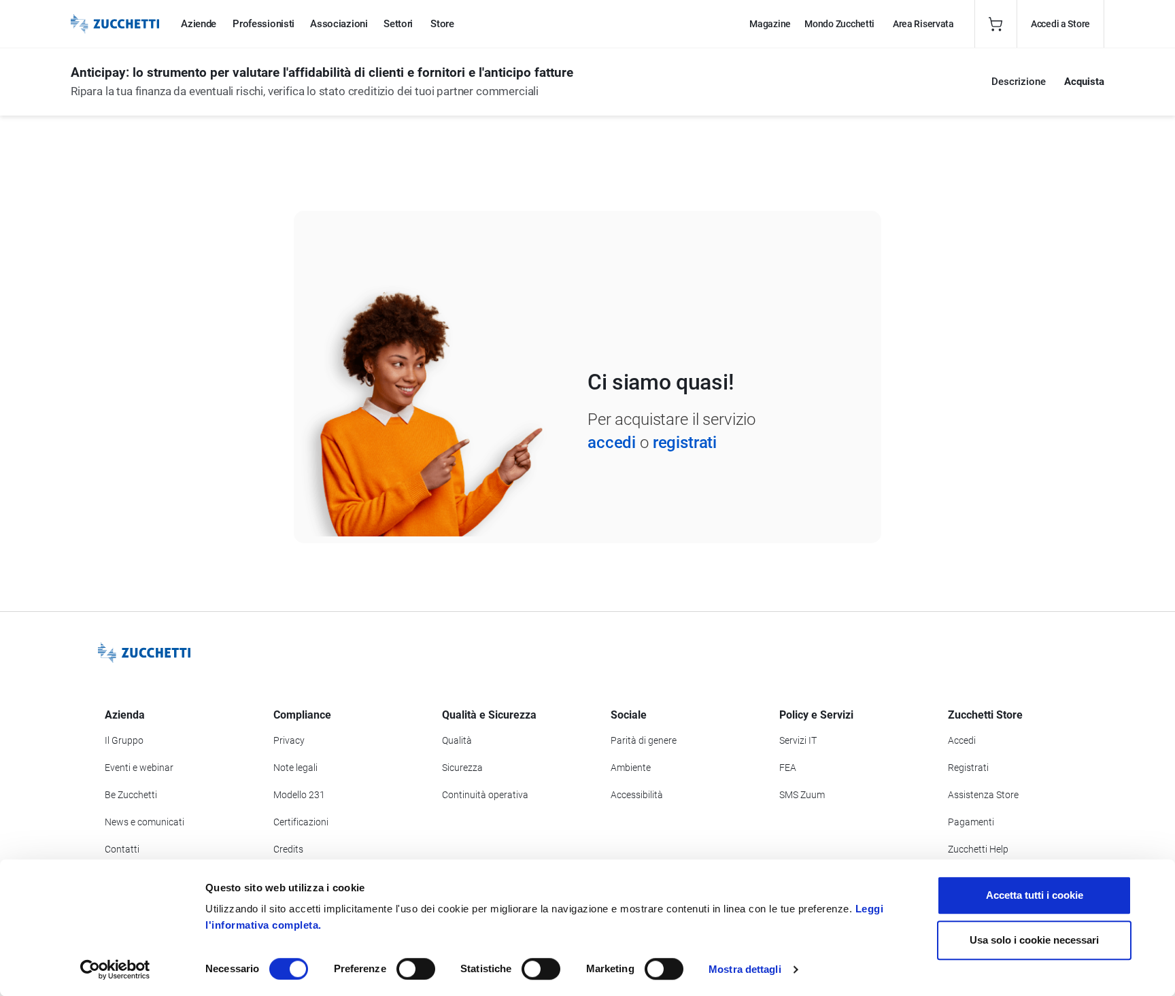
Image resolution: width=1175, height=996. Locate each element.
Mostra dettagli (745, 969)
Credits (288, 849)
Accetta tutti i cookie (1034, 895)
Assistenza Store (983, 794)
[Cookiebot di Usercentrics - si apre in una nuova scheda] (115, 969)
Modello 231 (299, 794)
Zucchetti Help (978, 849)
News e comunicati (144, 822)
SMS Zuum (802, 794)
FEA (787, 767)
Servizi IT (798, 740)
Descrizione (1018, 81)
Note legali (295, 767)
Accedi (962, 740)
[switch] (415, 969)
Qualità (457, 740)
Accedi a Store (1060, 23)
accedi (612, 442)
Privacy (289, 740)
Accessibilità (637, 794)
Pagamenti (971, 822)
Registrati (968, 767)
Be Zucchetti (131, 794)
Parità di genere (644, 740)
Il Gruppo (124, 740)
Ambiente (631, 767)
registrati (685, 442)
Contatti (122, 849)
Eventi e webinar (139, 767)
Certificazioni (300, 822)
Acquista (1084, 81)
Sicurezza (462, 767)
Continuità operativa (485, 794)
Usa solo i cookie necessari (1034, 940)
